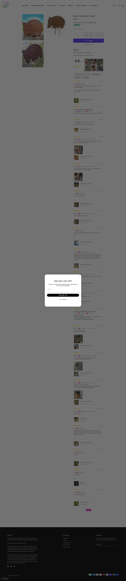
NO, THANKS (63, 299)
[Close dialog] (79, 276)
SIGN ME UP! (63, 295)
